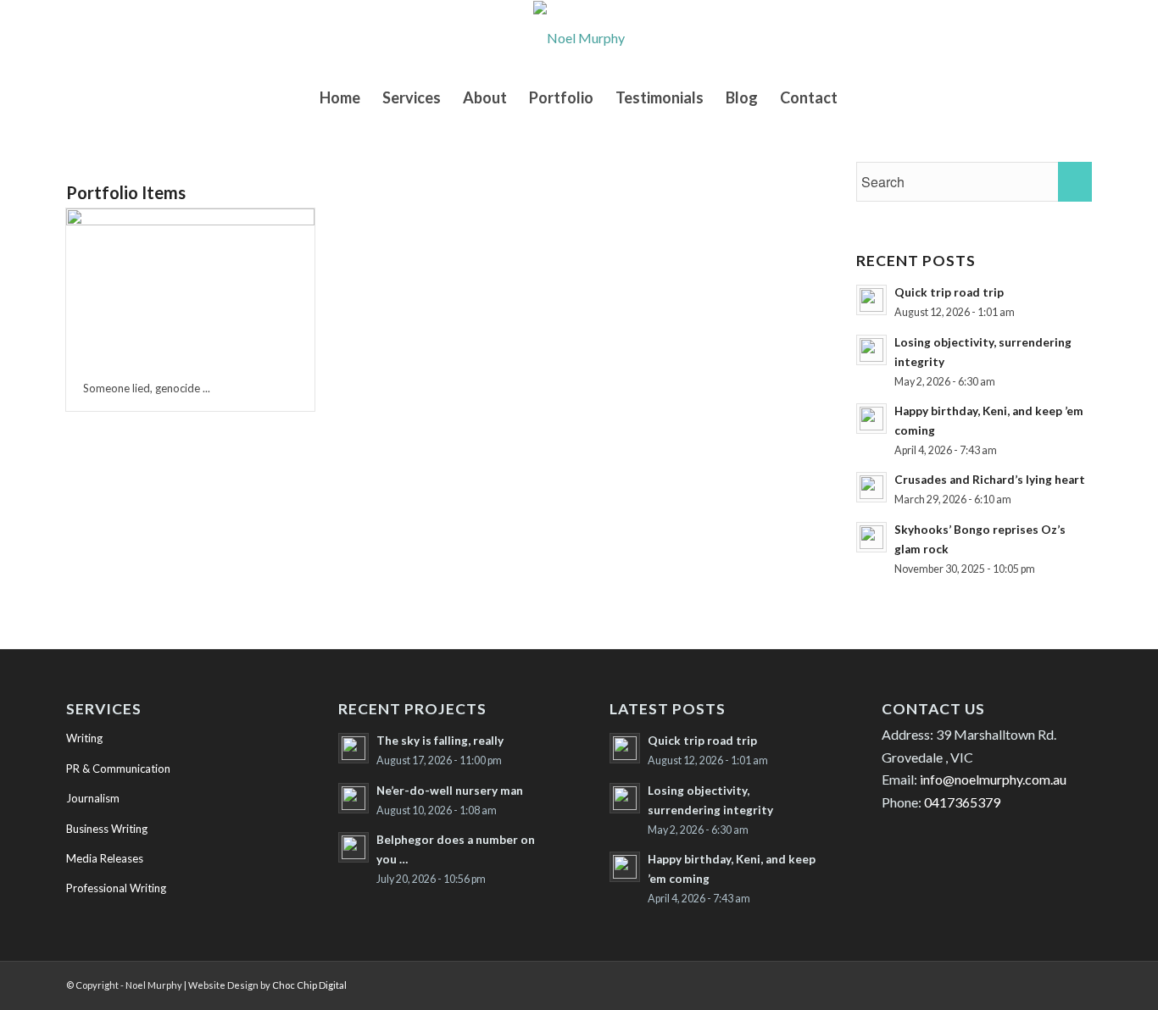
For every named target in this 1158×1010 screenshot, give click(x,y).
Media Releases (104, 858)
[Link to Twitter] (1003, 983)
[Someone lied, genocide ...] (190, 286)
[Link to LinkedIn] (977, 983)
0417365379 (962, 802)
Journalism (93, 798)
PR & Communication (118, 768)
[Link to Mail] (1079, 983)
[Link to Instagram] (1053, 983)
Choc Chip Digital (309, 985)
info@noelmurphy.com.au (993, 779)
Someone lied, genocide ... (146, 388)
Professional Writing (116, 888)
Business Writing (107, 828)
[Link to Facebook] (1028, 983)
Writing (84, 738)
